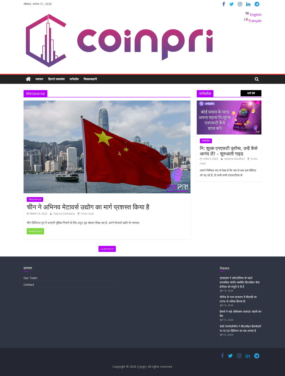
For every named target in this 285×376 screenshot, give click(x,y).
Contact (29, 285)
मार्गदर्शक (74, 79)
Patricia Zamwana (64, 213)
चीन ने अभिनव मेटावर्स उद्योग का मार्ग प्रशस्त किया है (88, 206)
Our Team (30, 278)
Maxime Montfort (234, 159)
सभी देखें (251, 93)
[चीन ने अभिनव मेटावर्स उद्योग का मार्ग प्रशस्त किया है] (107, 103)
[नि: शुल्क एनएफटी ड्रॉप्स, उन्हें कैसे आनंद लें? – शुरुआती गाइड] (229, 103)
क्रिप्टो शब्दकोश (56, 79)
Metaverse (35, 199)
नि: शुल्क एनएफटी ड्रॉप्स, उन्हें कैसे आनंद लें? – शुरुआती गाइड (228, 151)
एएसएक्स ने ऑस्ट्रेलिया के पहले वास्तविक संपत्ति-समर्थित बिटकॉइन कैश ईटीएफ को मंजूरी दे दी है (240, 282)
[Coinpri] (28, 79)
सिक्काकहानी (90, 79)
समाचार (39, 79)
